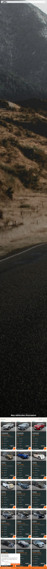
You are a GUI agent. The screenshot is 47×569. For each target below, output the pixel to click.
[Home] (5, 2)
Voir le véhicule (5, 448)
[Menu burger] (45, 2)
